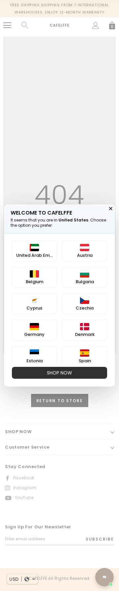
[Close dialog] (110, 208)
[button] (22, 579)
